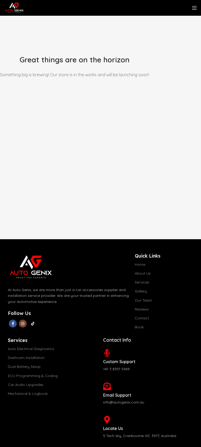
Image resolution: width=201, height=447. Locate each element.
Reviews (142, 309)
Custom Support (119, 361)
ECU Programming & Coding (33, 375)
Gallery (141, 291)
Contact (142, 318)
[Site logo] (14, 7)
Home (140, 264)
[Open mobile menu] (194, 8)
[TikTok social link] (33, 324)
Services (142, 282)
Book (139, 327)
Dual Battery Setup (24, 366)
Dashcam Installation (26, 357)
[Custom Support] (107, 353)
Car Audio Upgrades (25, 384)
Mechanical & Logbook (28, 393)
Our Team (143, 300)
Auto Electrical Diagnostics (31, 348)
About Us (143, 273)
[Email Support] (107, 386)
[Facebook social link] (13, 324)
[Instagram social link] (23, 324)
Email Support (117, 395)
